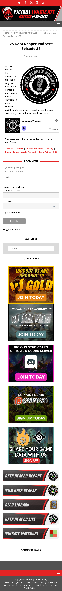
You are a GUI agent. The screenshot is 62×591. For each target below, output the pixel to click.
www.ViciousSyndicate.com (16, 582)
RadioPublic (45, 152)
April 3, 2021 (31, 56)
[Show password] (54, 206)
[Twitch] (37, 3)
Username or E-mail (12, 190)
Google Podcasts (34, 148)
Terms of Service (25, 585)
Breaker (19, 148)
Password (8, 201)
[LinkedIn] (42, 3)
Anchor (9, 148)
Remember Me (13, 212)
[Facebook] (25, 3)
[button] (57, 24)
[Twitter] (19, 3)
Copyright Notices (41, 585)
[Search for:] (31, 248)
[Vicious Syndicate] (31, 19)
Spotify (49, 148)
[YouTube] (31, 3)
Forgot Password (11, 229)
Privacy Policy (10, 585)
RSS (55, 152)
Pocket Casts (12, 152)
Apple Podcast (28, 152)
